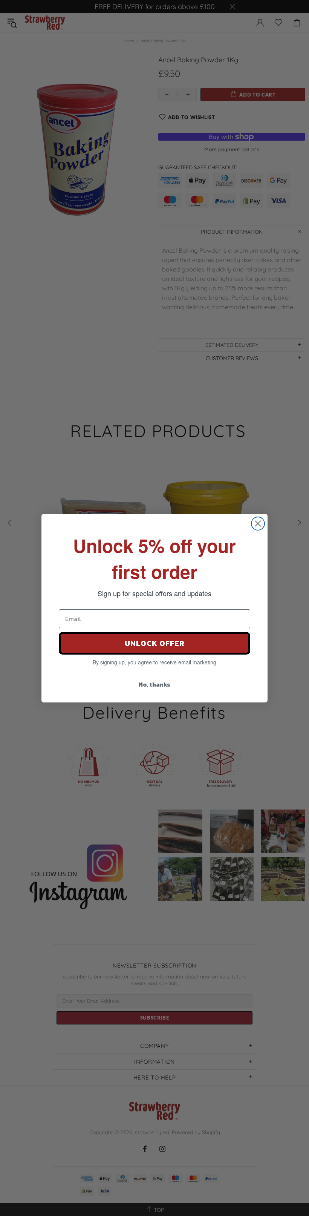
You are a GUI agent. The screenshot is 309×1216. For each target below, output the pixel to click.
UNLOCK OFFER (155, 643)
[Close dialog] (258, 523)
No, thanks (154, 684)
